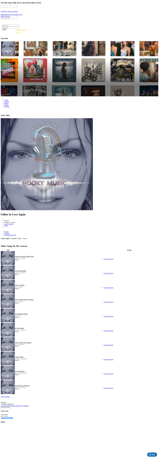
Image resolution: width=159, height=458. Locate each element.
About (2, 406)
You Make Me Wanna (21, 314)
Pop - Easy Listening (21, 373)
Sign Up (18, 33)
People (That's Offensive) (22, 385)
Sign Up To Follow (6, 70)
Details (6, 232)
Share (18, 70)
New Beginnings (20, 371)
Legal (13, 406)
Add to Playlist (8, 224)
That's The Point (19, 285)
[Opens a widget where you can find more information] (152, 454)
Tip (14, 70)
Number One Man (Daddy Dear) (24, 256)
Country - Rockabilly (21, 358)
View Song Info (108, 259)
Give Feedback (24, 406)
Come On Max (19, 357)
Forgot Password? (21, 30)
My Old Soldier (19, 328)
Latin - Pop (18, 315)
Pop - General (19, 287)
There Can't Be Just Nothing (23, 342)
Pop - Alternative (20, 344)
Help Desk (8, 406)
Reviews (6, 233)
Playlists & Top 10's (10, 235)
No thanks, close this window (9, 11)
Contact (17, 406)
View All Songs (5, 396)
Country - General (20, 258)
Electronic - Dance (20, 387)
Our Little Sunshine (20, 271)
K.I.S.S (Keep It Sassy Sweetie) (24, 299)
